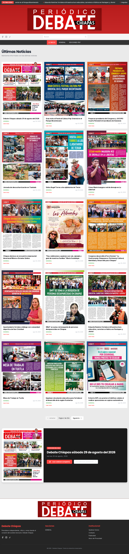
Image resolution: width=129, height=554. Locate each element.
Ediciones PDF (75, 42)
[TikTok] (10, 37)
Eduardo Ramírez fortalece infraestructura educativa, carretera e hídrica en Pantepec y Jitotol (39, 2)
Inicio (52, 42)
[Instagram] (6, 37)
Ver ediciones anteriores (84, 462)
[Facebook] (3, 37)
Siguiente (76, 418)
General (62, 42)
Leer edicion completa (61, 462)
